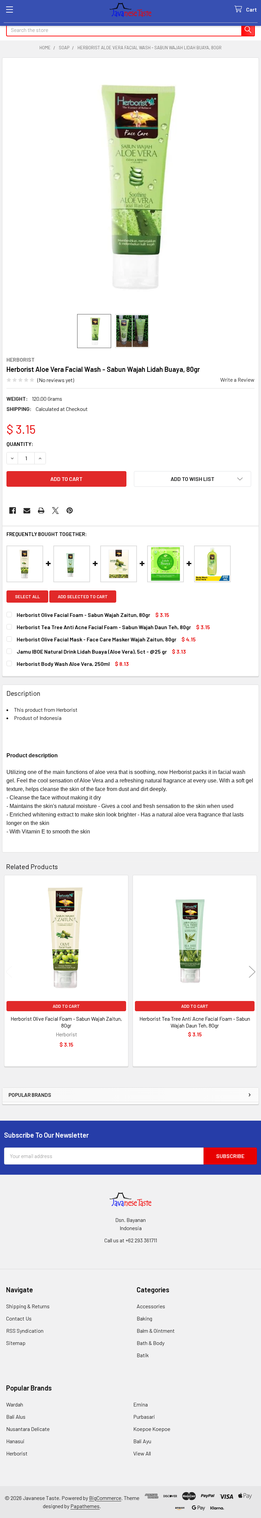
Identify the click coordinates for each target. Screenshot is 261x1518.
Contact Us (19, 1318)
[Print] (41, 510)
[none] (130, 186)
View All (142, 1453)
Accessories (151, 1306)
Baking (144, 1318)
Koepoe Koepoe (151, 1429)
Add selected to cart (83, 596)
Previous (9, 971)
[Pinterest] (70, 510)
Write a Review (237, 379)
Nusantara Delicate (28, 1429)
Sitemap (15, 1343)
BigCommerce (105, 1498)
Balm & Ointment (156, 1330)
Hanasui (15, 1441)
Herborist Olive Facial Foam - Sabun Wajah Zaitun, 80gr (66, 1022)
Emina (140, 1404)
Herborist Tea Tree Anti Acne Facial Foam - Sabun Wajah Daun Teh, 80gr (194, 1022)
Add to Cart (66, 1006)
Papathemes (85, 1506)
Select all (27, 596)
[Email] (27, 510)
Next (252, 971)
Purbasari (144, 1416)
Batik (143, 1355)
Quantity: (19, 444)
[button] (192, 479)
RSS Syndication (25, 1330)
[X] (55, 510)
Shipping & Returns (28, 1306)
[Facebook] (12, 510)
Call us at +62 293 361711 (130, 1240)
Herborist (17, 1453)
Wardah (14, 1404)
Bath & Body (150, 1343)
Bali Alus (15, 1416)
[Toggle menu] (9, 9)
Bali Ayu (142, 1441)
